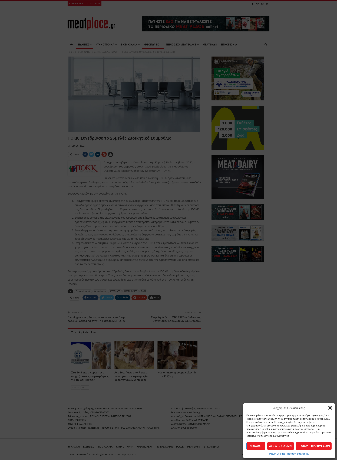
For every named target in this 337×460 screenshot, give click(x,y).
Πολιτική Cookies (276, 453)
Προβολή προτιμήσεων (314, 446)
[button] (330, 408)
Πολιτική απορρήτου (298, 453)
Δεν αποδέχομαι (280, 446)
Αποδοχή (256, 446)
